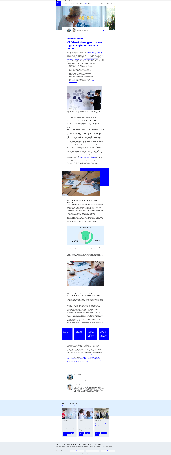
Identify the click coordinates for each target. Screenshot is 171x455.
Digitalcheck (69, 38)
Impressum (83, 453)
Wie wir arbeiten (71, 3)
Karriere (89, 3)
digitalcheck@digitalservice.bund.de (93, 354)
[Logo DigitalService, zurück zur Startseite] (58, 3)
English (114, 3)
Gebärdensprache (103, 3)
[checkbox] (56, 450)
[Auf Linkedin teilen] (103, 30)
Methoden (74, 38)
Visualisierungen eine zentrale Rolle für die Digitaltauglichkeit (80, 59)
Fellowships (82, 3)
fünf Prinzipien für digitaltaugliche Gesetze (87, 157)
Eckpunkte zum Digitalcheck (95, 53)
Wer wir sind (65, 3)
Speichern (92, 450)
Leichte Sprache (109, 3)
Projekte (76, 3)
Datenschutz (92, 448)
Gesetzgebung (79, 38)
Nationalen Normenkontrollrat (92, 57)
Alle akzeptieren (77, 450)
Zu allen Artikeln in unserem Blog (69, 405)
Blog (86, 3)
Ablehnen (108, 450)
